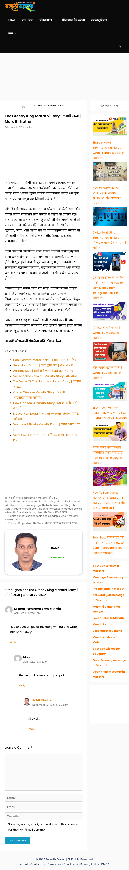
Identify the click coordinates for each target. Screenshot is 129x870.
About (24, 864)
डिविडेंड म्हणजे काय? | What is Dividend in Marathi (106, 333)
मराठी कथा (14, 498)
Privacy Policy (90, 864)
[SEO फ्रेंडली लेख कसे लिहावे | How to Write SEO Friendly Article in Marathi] (110, 392)
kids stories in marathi (68, 501)
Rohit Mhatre (42, 700)
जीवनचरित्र (45, 20)
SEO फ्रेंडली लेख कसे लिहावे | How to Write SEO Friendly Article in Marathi (110, 413)
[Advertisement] (64, 75)
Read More (57, 557)
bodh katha (47, 501)
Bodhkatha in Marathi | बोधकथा (40, 498)
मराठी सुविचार (99, 20)
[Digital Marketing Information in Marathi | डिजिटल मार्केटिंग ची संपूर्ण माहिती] (110, 217)
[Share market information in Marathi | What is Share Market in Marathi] (110, 127)
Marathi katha (13, 508)
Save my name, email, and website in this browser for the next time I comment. (43, 827)
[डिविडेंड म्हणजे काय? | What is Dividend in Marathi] (110, 312)
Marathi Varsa (56, 859)
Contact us (38, 864)
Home (11, 20)
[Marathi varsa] (20, 6)
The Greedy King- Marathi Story (35, 512)
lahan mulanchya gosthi (31, 505)
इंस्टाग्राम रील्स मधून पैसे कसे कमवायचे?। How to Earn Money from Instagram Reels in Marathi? (108, 288)
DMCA (105, 864)
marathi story (30, 508)
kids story (10, 505)
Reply (13, 642)
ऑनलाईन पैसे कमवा (73, 20)
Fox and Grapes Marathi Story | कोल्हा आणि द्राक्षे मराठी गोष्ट (42, 523)
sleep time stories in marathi (56, 508)
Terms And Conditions (63, 864)
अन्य (10, 33)
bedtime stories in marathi (24, 501)
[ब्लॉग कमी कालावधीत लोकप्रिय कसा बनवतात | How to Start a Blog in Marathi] (110, 432)
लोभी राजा (61, 512)
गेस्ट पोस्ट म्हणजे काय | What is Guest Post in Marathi (107, 373)
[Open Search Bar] (120, 46)
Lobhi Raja (52, 505)
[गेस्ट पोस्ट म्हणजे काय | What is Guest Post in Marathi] (110, 352)
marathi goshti (67, 505)
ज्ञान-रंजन (27, 20)
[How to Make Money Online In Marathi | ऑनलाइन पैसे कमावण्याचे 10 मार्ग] (110, 172)
